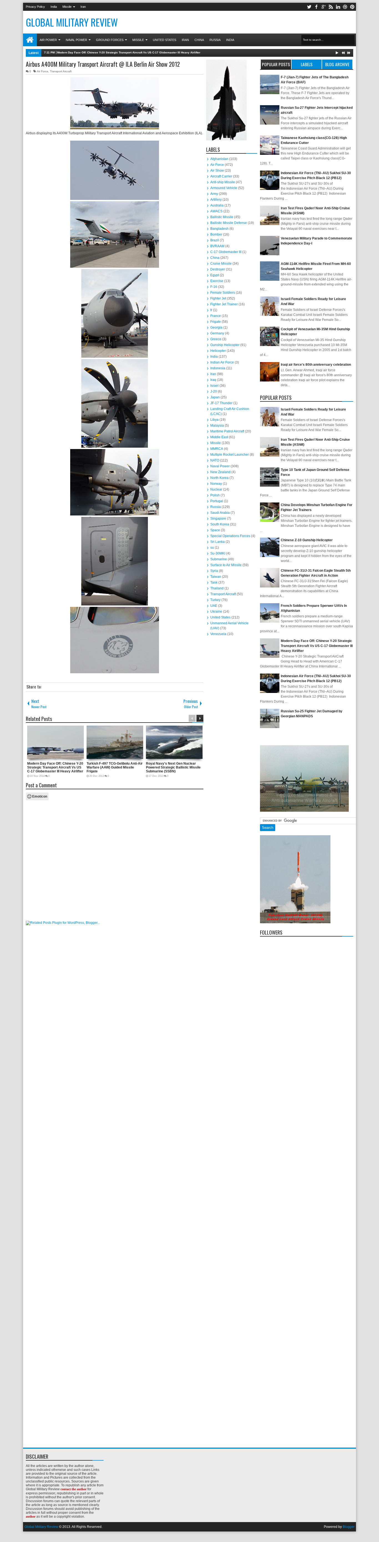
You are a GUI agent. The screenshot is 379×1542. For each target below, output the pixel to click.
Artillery (216, 200)
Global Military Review (72, 22)
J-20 (213, 391)
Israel (214, 386)
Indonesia (217, 368)
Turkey (215, 600)
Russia (215, 40)
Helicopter (218, 351)
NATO (214, 460)
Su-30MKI (217, 553)
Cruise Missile (221, 263)
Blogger (349, 1527)
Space (215, 530)
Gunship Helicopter (224, 345)
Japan (215, 397)
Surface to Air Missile (226, 565)
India (53, 6)
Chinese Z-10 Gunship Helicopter (307, 540)
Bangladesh (219, 229)
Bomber (216, 234)
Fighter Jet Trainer (224, 304)
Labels (306, 64)
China (199, 40)
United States (164, 40)
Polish (215, 495)
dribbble (345, 7)
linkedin (338, 7)
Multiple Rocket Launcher (229, 455)
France (215, 316)
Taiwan (215, 577)
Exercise (216, 281)
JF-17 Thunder (221, 403)
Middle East (219, 437)
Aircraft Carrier (221, 176)
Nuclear (216, 489)
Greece (215, 339)
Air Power (48, 40)
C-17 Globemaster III (225, 252)
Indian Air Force (222, 362)
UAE (213, 606)
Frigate (215, 322)
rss (330, 7)
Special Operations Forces (230, 536)
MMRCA (216, 449)
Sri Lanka (217, 542)
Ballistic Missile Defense (228, 223)
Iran (83, 6)
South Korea (219, 524)
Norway (216, 484)
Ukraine (216, 611)
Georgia (216, 327)
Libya (214, 420)
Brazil (214, 240)
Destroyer (217, 269)
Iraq (213, 380)
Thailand (217, 588)
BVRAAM (217, 246)
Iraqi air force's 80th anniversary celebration (316, 365)
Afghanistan (219, 159)
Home (30, 39)
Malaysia (217, 425)
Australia (217, 205)
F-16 (213, 287)
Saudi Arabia (220, 513)
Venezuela (218, 634)
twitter (309, 7)
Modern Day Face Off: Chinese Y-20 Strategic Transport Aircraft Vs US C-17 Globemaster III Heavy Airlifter (128, 52)
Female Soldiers (222, 293)
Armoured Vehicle (223, 188)
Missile (67, 6)
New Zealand (220, 472)
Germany (217, 333)
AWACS (216, 211)
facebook (316, 7)
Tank (214, 582)
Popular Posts (276, 64)
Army (214, 194)
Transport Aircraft (61, 71)
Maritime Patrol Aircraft (227, 431)
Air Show (217, 170)
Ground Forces (109, 40)
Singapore (218, 518)
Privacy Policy (35, 6)
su (212, 548)
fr (211, 310)
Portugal (216, 501)
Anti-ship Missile (222, 182)
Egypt (214, 275)
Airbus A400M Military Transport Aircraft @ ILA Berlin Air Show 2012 (103, 64)
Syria (214, 571)
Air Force (42, 71)
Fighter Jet (218, 298)
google (323, 7)
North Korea (219, 478)
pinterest (352, 7)
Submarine (218, 559)
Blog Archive (337, 64)
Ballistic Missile (221, 217)
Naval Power (76, 40)
